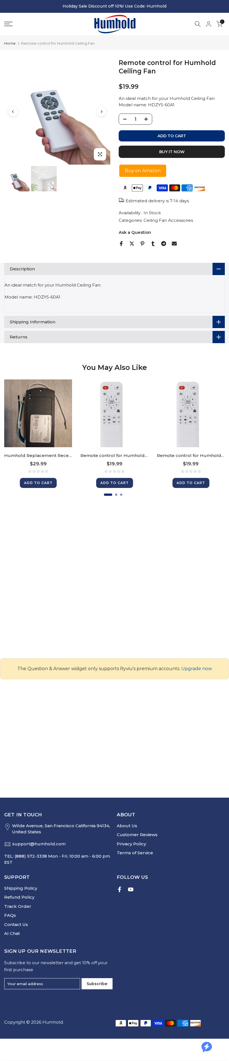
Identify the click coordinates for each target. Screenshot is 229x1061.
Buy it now (172, 151)
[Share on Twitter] (131, 243)
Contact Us (16, 924)
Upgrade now (196, 668)
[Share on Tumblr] (153, 243)
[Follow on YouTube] (130, 889)
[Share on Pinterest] (142, 243)
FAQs (10, 915)
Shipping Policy (20, 888)
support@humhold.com (39, 843)
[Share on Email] (174, 243)
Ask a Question (135, 232)
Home (10, 43)
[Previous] (13, 111)
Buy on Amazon (143, 170)
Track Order (17, 906)
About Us (127, 825)
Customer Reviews (137, 834)
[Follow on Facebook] (119, 889)
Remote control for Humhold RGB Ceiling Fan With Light (142, 455)
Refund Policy (19, 897)
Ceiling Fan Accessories (168, 220)
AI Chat (12, 933)
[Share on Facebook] (121, 243)
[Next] (101, 111)
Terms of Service (135, 852)
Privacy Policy (131, 843)
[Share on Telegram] (163, 243)
